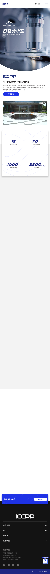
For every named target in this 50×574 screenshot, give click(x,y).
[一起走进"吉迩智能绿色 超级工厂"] (25, 312)
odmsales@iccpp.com (13, 557)
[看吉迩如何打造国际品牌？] (25, 210)
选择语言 (38, 4)
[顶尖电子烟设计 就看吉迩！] (36, 259)
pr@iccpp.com (11, 555)
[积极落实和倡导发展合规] (36, 363)
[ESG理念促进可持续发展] (13, 363)
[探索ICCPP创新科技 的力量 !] (13, 259)
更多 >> (45, 402)
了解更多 (11, 94)
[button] (46, 35)
